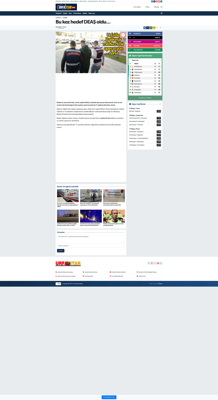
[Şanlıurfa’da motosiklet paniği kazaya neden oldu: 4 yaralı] (68, 216)
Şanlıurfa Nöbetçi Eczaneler (65, 272)
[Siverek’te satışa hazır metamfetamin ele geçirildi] (114, 195)
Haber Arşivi (142, 276)
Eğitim (85, 13)
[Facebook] (148, 263)
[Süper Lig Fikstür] (160, 104)
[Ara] (161, 7)
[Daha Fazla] (154, 27)
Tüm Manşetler (89, 276)
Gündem (58, 13)
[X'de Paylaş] (147, 27)
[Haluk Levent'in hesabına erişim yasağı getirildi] (114, 216)
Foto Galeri (137, 7)
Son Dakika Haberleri (117, 276)
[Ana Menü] (161, 13)
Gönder (60, 250)
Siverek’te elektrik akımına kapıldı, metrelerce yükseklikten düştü (67, 205)
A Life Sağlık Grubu (109, 397)
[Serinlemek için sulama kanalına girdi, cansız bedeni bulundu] (91, 216)
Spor (70, 13)
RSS (59, 283)
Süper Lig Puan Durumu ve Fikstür (67, 276)
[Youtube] (158, 263)
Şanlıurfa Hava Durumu (91, 272)
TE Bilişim (159, 283)
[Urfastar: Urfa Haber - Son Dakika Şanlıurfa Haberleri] (66, 7)
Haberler (58, 17)
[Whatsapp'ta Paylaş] (150, 27)
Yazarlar (156, 7)
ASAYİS (65, 17)
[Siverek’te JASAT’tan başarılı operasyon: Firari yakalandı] (91, 195)
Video (147, 7)
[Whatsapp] (161, 263)
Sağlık (65, 13)
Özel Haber (77, 13)
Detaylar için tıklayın (145, 98)
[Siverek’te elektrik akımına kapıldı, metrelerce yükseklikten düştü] (68, 195)
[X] (151, 263)
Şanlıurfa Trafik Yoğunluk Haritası (148, 272)
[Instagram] (154, 263)
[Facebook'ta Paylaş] (144, 27)
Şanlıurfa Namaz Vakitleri (119, 272)
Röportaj (92, 13)
